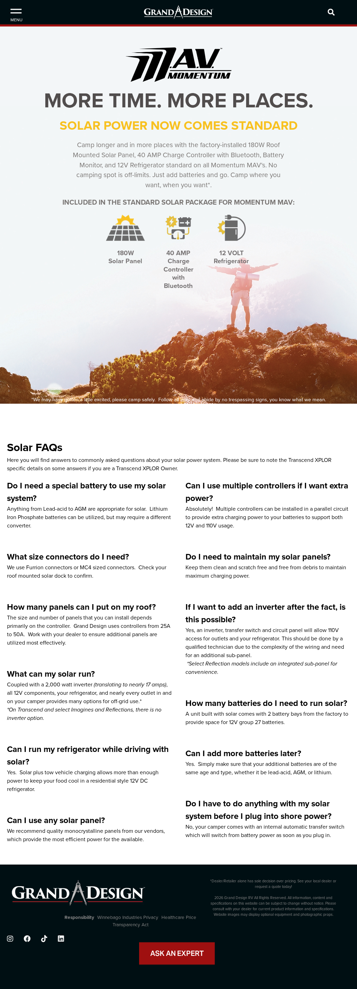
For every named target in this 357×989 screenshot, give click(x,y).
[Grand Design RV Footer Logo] (78, 896)
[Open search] (341, 12)
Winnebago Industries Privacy (127, 917)
